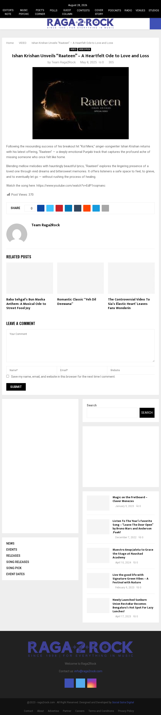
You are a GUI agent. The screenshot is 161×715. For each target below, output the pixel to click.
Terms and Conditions (101, 711)
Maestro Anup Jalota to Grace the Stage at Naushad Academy (133, 553)
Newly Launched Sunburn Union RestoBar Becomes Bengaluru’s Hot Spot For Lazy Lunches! (133, 605)
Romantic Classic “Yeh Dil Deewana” (76, 302)
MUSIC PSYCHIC (24, 12)
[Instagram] (91, 683)
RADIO (128, 10)
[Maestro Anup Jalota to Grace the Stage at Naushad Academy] (98, 555)
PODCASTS (114, 10)
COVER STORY (99, 12)
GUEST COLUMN (67, 12)
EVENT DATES (15, 574)
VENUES (140, 10)
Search (92, 405)
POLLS (53, 10)
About (40, 711)
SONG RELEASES (17, 562)
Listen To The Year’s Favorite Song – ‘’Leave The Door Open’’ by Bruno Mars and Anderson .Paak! (133, 527)
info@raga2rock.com (88, 671)
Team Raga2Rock (64, 62)
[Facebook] (69, 683)
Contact (28, 711)
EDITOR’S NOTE (8, 12)
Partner (67, 711)
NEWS (10, 543)
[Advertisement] (37, 466)
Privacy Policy (126, 711)
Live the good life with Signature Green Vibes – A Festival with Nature (130, 578)
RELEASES (13, 555)
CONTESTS (83, 10)
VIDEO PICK (84, 49)
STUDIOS (154, 10)
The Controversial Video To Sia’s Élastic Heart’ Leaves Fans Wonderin (129, 304)
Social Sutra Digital (123, 702)
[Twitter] (80, 683)
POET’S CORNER (40, 12)
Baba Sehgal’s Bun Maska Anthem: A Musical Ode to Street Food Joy (26, 304)
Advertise (53, 711)
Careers (79, 711)
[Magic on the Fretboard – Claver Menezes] (98, 503)
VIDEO (73, 49)
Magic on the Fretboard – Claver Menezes (130, 499)
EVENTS (11, 549)
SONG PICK (14, 568)
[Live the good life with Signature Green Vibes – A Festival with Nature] (98, 580)
